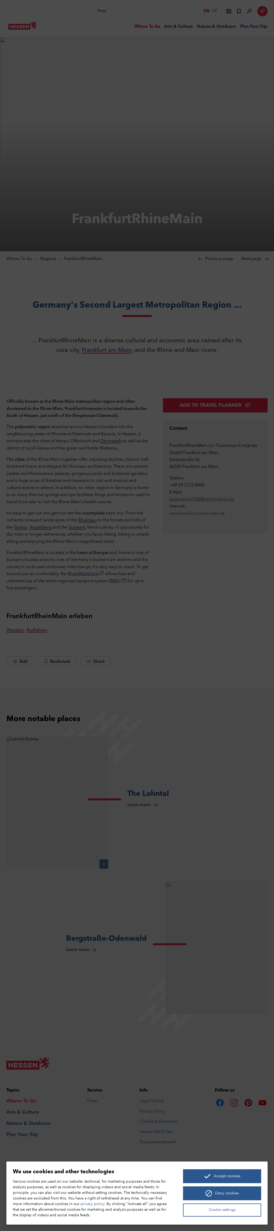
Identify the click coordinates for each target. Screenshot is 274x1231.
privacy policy (92, 1204)
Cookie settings (222, 1210)
